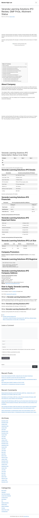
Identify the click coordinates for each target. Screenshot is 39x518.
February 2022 (4, 478)
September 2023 (5, 445)
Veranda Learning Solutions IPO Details (10, 68)
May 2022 (4, 473)
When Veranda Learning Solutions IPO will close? (13, 81)
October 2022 (4, 464)
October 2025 (4, 424)
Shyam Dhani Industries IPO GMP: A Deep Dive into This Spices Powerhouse (17, 375)
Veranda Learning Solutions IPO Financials (11, 69)
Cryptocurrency (5, 497)
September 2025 (5, 426)
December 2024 (5, 431)
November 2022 (5, 462)
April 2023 (4, 454)
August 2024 (4, 434)
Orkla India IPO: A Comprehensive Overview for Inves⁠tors (13, 384)
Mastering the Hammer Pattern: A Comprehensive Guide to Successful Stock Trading (19, 412)
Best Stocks (4, 490)
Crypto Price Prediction (6, 495)
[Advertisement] (19, 26)
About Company (6, 65)
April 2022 (4, 474)
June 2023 (4, 450)
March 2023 (4, 455)
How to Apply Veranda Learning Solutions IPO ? (12, 77)
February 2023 (5, 457)
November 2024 (5, 433)
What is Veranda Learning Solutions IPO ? (12, 78)
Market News (4, 504)
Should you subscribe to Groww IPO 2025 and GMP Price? (13, 377)
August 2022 (4, 467)
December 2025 (5, 420)
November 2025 (5, 422)
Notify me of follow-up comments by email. (11, 352)
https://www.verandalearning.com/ (13, 283)
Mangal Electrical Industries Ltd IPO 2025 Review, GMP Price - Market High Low (18, 392)
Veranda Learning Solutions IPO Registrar (10, 74)
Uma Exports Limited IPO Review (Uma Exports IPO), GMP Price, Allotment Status (19, 318)
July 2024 (4, 436)
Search (3, 364)
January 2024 (4, 440)
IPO (3, 314)
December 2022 (5, 461)
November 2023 (5, 443)
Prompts (3, 508)
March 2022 (4, 476)
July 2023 (4, 448)
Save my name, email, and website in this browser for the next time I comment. (19, 349)
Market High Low (7, 2)
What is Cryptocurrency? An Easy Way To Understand (14, 319)
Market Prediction (5, 506)
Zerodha (14, 291)
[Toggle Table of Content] (25, 64)
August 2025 (4, 427)
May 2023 (4, 452)
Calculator (4, 492)
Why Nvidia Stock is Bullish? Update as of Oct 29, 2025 (13, 382)
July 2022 (3, 469)
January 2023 (4, 459)
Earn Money (4, 499)
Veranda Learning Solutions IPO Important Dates (12, 70)
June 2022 (4, 471)
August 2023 (4, 447)
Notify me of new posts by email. (9, 354)
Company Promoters (6, 73)
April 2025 (4, 429)
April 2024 (4, 438)
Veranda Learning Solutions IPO (9, 316)
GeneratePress (26, 516)
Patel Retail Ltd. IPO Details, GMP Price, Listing (11, 394)
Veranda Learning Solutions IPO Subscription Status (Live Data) (15, 66)
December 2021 (5, 481)
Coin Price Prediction (6, 494)
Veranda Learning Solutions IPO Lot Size (10, 72)
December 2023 (5, 441)
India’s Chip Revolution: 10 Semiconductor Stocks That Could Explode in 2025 (18, 408)
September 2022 (5, 466)
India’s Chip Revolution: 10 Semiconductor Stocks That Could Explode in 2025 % (18, 410)
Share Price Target (5, 509)
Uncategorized (5, 511)
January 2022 (4, 480)
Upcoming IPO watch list (11, 294)
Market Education (5, 502)
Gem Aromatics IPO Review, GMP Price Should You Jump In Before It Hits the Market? (19, 406)
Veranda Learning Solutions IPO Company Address (12, 76)
